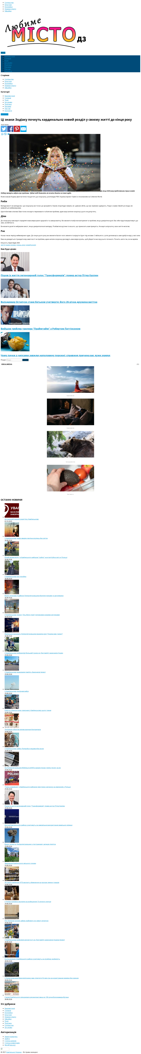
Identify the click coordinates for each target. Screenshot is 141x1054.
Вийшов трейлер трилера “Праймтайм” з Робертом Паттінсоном (40, 328)
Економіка (8, 7)
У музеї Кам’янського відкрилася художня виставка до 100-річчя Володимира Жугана (37, 997)
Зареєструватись (11, 1037)
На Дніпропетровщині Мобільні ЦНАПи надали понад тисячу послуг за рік (33, 768)
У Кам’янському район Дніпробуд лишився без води (24, 749)
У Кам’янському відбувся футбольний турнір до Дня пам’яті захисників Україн (34, 653)
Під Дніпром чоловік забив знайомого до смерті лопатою (26, 921)
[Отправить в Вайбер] (5, 134)
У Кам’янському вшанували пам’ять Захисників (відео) (25, 672)
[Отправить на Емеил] (23, 131)
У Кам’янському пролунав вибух (17, 691)
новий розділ (31, 245)
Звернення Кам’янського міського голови (20, 863)
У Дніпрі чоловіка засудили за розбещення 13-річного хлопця (28, 902)
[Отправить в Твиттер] (4, 131)
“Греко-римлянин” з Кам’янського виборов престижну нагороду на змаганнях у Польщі (38, 787)
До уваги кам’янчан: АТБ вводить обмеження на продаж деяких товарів (32, 882)
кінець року (21, 245)
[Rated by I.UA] (5, 1050)
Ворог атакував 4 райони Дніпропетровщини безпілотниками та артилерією (34, 596)
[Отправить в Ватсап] (2, 134)
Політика (8, 65)
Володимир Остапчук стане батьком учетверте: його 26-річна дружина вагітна (49, 301)
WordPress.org (10, 1045)
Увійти (7, 1039)
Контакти (8, 71)
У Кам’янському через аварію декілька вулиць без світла (26, 538)
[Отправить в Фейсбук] (10, 131)
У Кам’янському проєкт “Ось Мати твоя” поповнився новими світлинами (32, 615)
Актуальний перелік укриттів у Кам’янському (22, 519)
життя (3, 245)
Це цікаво (8, 63)
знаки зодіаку (11, 245)
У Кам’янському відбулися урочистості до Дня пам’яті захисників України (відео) (35, 940)
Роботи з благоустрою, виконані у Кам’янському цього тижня (28, 710)
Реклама (8, 67)
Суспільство (9, 3)
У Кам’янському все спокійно (15, 576)
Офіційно (8, 11)
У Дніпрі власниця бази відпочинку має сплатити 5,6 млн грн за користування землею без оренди (42, 978)
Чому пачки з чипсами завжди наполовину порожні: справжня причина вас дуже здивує (55, 355)
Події (6, 61)
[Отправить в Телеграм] (8, 134)
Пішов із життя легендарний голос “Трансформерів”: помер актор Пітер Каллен (49, 275)
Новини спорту (10, 9)
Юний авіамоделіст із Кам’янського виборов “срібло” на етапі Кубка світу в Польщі (36, 557)
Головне (8, 58)
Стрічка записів (10, 1041)
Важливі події (10, 56)
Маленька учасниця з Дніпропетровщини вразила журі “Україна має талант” (34, 634)
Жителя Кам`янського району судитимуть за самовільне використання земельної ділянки (38, 825)
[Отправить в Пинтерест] (17, 131)
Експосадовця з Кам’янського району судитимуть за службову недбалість (32, 959)
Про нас (8, 69)
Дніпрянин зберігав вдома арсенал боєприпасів (23, 729)
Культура (8, 5)
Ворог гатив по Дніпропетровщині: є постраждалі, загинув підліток (30, 844)
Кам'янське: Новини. (14, 1052)
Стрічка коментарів (12, 1043)
